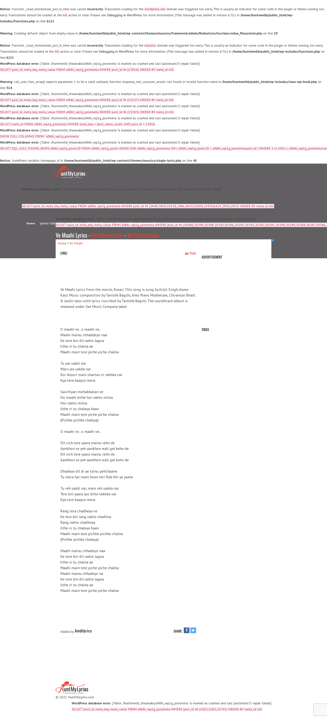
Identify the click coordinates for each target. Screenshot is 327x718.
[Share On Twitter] (193, 630)
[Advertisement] (129, 272)
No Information (107, 235)
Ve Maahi (76, 243)
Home (30, 223)
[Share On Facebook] (186, 630)
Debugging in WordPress (124, 15)
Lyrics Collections (53, 223)
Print (192, 253)
